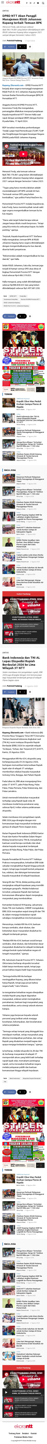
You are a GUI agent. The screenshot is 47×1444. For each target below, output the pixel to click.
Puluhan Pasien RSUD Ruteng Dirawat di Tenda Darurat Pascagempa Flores (29, 456)
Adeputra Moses (21, 436)
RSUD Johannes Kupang (12, 302)
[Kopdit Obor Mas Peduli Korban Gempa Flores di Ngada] (8, 402)
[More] (30, 46)
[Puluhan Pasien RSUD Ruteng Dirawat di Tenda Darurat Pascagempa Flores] (8, 456)
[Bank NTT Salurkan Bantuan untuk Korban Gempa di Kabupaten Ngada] (8, 529)
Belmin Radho (20, 409)
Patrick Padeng (14, 40)
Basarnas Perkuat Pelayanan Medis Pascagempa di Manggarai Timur (30, 432)
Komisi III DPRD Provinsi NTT (30, 299)
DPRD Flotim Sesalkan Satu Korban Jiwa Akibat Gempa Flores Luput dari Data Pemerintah (28, 543)
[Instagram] (30, 3)
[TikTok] (34, 3)
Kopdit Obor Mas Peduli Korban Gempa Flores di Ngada (29, 404)
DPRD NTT (13, 296)
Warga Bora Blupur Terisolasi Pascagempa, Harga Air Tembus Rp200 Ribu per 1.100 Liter (30, 444)
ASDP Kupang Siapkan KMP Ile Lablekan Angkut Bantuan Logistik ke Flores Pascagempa (29, 517)
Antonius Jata (20, 574)
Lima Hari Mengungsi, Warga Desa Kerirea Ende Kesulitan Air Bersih (30, 582)
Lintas (5, 10)
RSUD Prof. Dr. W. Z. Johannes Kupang (16, 306)
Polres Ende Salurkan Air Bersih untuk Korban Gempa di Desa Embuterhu (30, 570)
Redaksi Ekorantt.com (23, 549)
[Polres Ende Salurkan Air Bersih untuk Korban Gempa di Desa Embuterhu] (8, 569)
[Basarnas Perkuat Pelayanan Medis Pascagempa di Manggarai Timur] (8, 432)
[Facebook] (27, 3)
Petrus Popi (20, 448)
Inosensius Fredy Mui (11, 299)
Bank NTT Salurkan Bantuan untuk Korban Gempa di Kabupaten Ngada (28, 529)
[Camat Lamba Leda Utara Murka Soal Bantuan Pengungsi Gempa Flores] (8, 556)
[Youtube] (38, 3)
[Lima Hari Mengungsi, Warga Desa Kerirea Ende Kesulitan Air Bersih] (8, 582)
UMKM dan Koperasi (23, 398)
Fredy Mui (23, 296)
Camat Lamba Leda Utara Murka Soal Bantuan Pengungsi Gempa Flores (30, 557)
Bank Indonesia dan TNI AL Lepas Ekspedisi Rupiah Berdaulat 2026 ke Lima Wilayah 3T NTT (30, 419)
